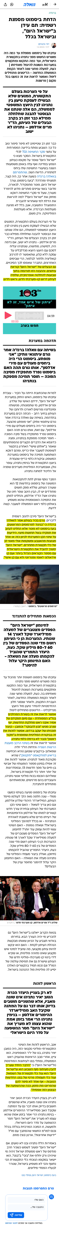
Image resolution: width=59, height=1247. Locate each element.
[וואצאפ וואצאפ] (11, 4)
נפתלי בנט (26, 1175)
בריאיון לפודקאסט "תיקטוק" (38, 755)
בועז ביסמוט (50, 1175)
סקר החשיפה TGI (33, 152)
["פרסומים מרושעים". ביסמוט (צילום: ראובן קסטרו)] (29, 587)
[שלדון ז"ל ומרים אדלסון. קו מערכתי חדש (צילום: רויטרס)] (29, 901)
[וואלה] (29, 4)
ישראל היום (37, 1175)
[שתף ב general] (5, 4)
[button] (45, 4)
